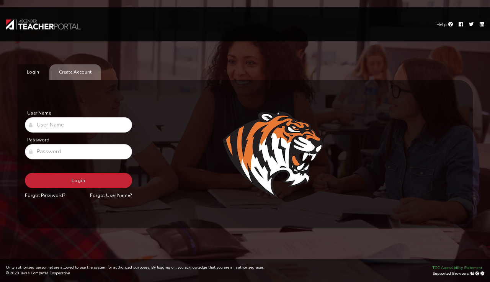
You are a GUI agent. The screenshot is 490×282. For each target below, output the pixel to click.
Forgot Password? (45, 195)
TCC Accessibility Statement (457, 268)
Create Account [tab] (75, 72)
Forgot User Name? (111, 195)
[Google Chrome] (477, 273)
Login (79, 180)
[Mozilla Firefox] (472, 273)
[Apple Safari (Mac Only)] (482, 273)
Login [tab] (33, 72)
